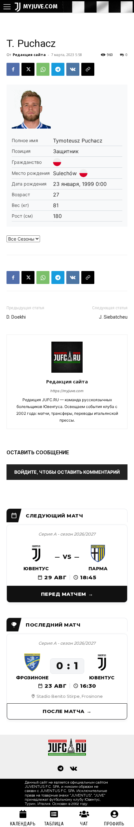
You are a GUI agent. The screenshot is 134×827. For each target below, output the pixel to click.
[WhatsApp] (42, 69)
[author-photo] (67, 372)
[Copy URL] (87, 69)
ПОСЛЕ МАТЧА (64, 711)
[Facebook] (13, 69)
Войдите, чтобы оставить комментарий (67, 472)
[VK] (72, 69)
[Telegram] (57, 69)
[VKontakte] (73, 769)
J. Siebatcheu (113, 317)
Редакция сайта (29, 54)
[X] (27, 69)
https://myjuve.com (67, 391)
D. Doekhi (16, 317)
